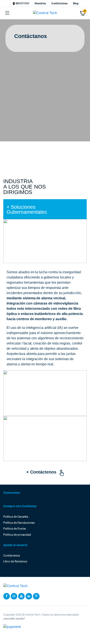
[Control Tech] (45, 13)
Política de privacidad (17, 534)
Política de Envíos (14, 528)
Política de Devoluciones (19, 523)
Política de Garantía (15, 516)
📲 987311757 (20, 3)
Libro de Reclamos (15, 561)
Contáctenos (59, 3)
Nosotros (40, 3)
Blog (75, 3)
